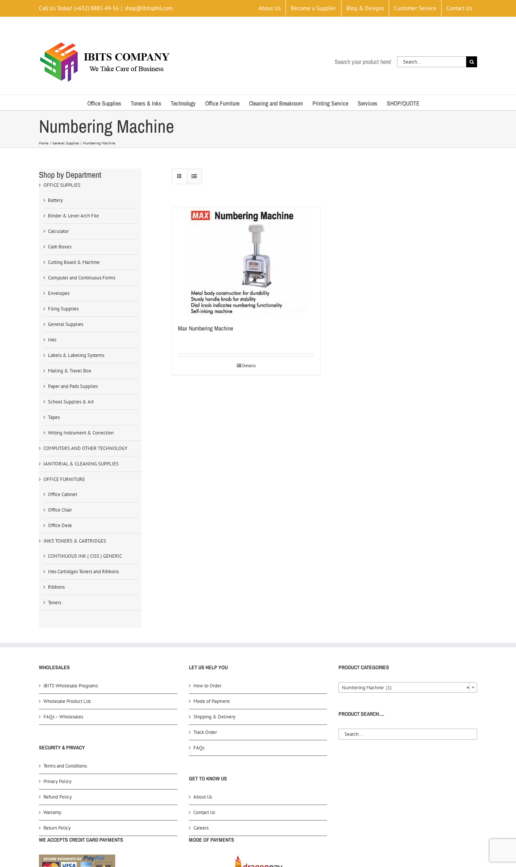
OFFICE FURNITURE (64, 479)
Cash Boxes (59, 247)
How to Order (207, 685)
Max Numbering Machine (205, 328)
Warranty (52, 812)
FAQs (198, 747)
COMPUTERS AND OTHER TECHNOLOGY (85, 448)
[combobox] (407, 687)
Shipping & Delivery (214, 716)
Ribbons (56, 587)
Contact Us (204, 812)
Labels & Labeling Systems (76, 355)
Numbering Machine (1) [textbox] (405, 687)
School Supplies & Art (71, 402)
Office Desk (60, 525)
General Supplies (65, 324)
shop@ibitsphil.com (149, 8)
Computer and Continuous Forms (81, 278)
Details (249, 365)
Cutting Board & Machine (74, 262)
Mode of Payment (211, 701)
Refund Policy (57, 797)
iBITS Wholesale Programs (70, 685)
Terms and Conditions (65, 766)
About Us (202, 797)
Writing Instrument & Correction (81, 433)
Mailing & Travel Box (69, 371)
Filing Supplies (63, 309)
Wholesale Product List (67, 701)
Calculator (58, 231)
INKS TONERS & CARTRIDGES (74, 541)
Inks (52, 340)
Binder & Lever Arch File (73, 215)
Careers (201, 828)
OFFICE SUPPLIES (61, 185)
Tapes (54, 417)
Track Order (205, 732)
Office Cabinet (62, 494)
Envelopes (59, 293)
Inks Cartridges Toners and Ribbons (83, 571)
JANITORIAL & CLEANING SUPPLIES (81, 464)
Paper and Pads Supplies (73, 386)
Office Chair (60, 510)
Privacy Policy (57, 781)
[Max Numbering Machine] (246, 261)
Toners (54, 602)
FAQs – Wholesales (63, 716)
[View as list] (194, 176)
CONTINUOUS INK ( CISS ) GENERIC (85, 556)
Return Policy (57, 828)
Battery (55, 200)
